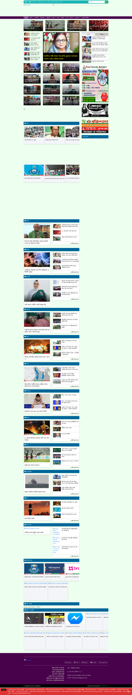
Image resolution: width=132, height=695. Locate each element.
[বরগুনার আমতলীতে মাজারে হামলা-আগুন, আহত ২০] (37, 349)
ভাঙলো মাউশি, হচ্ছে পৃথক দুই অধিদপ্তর (32, 181)
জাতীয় (62, 17)
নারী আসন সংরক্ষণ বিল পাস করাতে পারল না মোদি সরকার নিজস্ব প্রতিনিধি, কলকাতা (70, 485)
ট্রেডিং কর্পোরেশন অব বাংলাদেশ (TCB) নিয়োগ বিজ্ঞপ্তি (35, 589)
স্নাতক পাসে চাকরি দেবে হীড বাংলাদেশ (52, 579)
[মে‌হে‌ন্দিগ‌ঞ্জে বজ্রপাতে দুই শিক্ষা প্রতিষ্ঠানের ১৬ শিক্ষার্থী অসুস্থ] (32, 71)
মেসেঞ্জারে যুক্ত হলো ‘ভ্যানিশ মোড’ (73, 629)
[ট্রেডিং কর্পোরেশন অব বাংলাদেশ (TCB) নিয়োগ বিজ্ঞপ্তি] (35, 586)
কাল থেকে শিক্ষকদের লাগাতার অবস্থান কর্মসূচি (75, 181)
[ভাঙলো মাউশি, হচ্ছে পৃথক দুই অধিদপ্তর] (34, 173)
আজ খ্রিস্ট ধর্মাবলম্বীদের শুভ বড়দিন (69, 505)
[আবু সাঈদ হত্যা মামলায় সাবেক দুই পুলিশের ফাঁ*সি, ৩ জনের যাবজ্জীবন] (70, 103)
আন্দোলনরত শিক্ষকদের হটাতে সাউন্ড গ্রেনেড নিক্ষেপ (55, 181)
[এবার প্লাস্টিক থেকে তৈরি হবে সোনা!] (91, 636)
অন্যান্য (77, 17)
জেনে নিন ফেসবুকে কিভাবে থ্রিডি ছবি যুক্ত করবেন (34, 639)
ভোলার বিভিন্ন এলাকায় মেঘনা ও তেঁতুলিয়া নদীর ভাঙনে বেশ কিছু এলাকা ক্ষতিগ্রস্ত (70, 372)
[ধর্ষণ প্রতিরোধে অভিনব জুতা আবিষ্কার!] (73, 636)
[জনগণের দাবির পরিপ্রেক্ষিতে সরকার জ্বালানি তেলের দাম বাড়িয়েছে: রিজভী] (33, 25)
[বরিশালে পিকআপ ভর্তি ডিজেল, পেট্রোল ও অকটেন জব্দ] (32, 92)
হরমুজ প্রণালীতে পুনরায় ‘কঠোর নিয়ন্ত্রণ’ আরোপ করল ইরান (68, 491)
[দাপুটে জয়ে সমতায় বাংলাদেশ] (55, 25)
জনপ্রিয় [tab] (101, 34)
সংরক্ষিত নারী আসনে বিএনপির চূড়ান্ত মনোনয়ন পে (55, 689)
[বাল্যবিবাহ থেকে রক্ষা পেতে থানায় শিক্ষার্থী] (51, 81)
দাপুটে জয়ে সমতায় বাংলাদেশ (31, 468)
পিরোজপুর (42, 17)
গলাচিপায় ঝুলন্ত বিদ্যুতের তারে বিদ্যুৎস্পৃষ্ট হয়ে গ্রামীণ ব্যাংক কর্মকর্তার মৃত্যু (37, 333)
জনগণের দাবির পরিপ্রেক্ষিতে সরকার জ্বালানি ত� (34, 689)
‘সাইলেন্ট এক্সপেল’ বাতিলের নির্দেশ (51, 142)
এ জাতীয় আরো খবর (74, 246)
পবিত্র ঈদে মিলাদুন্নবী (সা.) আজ (69, 517)
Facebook (68, 665)
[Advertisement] (51, 210)
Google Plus (104, 665)
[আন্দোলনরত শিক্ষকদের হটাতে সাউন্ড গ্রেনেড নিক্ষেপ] (55, 173)
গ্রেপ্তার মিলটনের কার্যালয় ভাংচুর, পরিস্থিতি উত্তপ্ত (69, 269)
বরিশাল (31, 17)
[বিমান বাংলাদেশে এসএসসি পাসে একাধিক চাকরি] (58, 586)
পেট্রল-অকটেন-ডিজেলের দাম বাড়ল (34, 44)
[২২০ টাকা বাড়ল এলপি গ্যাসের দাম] (98, 25)
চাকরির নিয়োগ (29, 563)
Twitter (77, 665)
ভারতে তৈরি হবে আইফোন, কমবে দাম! (94, 620)
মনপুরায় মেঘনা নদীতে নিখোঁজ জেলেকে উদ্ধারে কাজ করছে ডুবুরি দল (70, 383)
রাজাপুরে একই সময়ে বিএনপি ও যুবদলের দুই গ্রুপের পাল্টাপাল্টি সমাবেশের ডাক (70, 284)
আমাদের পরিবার (85, 17)
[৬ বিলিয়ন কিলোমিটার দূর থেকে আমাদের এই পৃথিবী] (34, 621)
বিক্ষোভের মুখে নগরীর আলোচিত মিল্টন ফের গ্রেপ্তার (34, 54)
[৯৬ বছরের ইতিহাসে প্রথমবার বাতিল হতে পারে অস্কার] (37, 430)
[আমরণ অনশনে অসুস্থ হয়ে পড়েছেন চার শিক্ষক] (75, 134)
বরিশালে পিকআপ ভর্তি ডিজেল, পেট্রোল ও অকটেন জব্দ (35, 59)
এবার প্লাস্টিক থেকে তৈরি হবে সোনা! (90, 639)
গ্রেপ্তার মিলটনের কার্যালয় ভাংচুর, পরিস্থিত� (106, 689)
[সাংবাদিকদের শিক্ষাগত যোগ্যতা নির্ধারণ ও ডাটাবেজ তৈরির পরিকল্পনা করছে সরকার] (77, 25)
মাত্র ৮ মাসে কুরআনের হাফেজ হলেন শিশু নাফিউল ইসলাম (69, 404)
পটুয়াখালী (48, 17)
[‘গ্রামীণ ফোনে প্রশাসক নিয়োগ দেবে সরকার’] (55, 636)
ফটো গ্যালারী (29, 606)
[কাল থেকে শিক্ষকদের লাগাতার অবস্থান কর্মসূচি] (76, 173)
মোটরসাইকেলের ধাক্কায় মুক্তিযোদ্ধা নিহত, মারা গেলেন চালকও (69, 290)
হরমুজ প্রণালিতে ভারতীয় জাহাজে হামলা (34, 494)
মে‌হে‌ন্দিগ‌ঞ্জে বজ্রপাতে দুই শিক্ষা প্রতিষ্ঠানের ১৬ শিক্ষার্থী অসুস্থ (98, 38)
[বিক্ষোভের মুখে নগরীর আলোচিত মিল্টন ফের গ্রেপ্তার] (70, 81)
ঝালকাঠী (36, 17)
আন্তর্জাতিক (29, 474)
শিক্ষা (27, 126)
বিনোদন (71, 17)
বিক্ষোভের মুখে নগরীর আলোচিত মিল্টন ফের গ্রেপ (21, 693)
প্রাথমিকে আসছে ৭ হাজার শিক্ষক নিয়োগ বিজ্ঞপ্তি (33, 579)
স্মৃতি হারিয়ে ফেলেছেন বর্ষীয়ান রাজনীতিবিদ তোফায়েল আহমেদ (68, 377)
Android (85, 665)
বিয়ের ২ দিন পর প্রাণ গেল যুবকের (69, 397)
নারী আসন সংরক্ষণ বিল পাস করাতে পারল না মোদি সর (93, 691)
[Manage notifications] (128, 691)
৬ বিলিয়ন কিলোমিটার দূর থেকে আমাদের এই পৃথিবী (33, 629)
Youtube (94, 665)
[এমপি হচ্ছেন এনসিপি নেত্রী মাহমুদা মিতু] (70, 92)
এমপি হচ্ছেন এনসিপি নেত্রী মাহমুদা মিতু (35, 307)
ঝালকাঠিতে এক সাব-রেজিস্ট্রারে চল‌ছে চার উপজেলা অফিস (70, 296)
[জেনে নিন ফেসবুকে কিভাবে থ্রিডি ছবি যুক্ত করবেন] (34, 636)
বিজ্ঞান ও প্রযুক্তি (30, 612)
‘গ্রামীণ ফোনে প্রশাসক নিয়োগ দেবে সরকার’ (54, 639)
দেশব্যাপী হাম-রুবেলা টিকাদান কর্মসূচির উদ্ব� (75, 689)
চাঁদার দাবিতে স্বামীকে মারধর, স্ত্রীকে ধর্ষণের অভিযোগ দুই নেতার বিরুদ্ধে (36, 388)
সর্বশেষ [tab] (88, 34)
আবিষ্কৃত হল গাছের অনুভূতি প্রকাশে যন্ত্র (108, 639)
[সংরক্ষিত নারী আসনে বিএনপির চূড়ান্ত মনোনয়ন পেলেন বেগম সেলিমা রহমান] (51, 71)
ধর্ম (27, 501)
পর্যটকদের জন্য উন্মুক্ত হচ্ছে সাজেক (34, 535)
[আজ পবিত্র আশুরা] (37, 510)
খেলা (67, 17)
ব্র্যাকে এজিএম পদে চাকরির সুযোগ (72, 579)
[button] (45, 48)
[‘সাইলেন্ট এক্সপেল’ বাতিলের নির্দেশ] (55, 134)
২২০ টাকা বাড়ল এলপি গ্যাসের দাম (35, 39)
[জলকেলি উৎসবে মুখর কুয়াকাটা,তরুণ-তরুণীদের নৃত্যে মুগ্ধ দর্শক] (51, 103)
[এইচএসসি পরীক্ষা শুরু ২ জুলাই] (34, 134)
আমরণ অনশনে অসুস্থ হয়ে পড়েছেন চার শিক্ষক (75, 142)
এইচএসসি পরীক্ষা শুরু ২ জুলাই (30, 142)
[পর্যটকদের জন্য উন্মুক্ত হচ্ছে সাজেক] (31, 531)
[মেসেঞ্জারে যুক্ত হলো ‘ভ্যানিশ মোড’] (75, 621)
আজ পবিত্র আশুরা (29, 521)
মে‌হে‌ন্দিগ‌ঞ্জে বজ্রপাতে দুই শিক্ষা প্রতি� (16, 689)
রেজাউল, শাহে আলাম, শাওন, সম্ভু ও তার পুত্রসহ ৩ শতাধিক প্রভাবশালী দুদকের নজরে (70, 351)
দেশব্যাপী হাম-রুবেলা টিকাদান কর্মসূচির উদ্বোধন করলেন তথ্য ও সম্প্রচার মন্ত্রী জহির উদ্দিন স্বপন (61, 59)
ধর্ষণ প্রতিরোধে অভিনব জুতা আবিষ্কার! (73, 639)
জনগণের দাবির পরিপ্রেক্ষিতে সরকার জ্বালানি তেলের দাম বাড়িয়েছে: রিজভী (36, 245)
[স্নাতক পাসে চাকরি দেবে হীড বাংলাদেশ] (55, 571)
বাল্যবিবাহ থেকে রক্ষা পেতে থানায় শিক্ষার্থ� (112, 691)
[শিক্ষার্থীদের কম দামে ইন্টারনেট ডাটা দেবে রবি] (55, 621)
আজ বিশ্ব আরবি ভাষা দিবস (67, 511)
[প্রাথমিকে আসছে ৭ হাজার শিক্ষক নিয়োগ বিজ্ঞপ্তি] (34, 571)
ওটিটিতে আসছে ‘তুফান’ (67, 430)
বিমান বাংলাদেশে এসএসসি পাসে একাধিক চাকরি (58, 589)
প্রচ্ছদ (26, 17)
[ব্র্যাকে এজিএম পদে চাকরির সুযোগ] (75, 571)
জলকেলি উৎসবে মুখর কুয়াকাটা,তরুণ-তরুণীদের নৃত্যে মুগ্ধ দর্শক (69, 317)
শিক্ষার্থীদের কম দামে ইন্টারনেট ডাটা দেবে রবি (53, 629)
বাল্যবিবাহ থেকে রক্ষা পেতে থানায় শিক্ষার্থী (35, 414)
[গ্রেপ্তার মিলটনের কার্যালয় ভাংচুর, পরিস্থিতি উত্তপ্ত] (32, 81)
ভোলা (58, 17)
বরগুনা (53, 17)
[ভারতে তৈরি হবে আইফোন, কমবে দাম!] (94, 617)
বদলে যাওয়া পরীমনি (66, 436)
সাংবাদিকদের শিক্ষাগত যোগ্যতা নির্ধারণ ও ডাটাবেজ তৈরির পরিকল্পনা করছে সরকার (35, 36)
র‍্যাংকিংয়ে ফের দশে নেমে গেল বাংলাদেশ (70, 463)
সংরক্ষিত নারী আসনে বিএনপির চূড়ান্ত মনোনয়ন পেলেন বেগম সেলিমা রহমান (70, 257)
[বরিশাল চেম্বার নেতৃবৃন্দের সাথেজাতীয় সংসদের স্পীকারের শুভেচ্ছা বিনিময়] (32, 103)
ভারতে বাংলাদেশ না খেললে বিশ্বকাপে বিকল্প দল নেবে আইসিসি (69, 452)
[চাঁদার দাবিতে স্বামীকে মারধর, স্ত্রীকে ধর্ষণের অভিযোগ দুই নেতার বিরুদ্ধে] (37, 376)
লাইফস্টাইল (28, 527)
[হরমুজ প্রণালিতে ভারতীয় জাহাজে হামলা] (37, 484)
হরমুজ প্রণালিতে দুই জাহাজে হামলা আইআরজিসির (34, 49)
